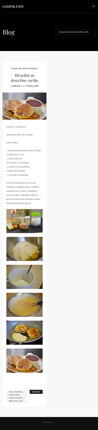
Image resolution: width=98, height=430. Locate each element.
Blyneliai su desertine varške (24, 78)
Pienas (16, 401)
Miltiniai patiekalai (28, 68)
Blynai (15, 68)
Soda (21, 401)
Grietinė (12, 398)
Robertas (16, 86)
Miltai (11, 401)
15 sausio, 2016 (32, 86)
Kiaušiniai (19, 398)
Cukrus (11, 392)
